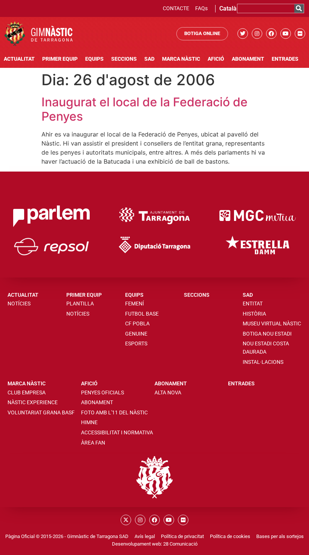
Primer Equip (60, 59)
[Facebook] (271, 33)
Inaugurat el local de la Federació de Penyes (144, 109)
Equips (94, 59)
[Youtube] (285, 33)
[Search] (299, 8)
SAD (149, 59)
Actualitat (19, 59)
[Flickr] (300, 33)
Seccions (124, 59)
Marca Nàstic (181, 59)
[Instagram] (257, 33)
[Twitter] (242, 33)
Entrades (285, 59)
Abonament (248, 59)
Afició (216, 59)
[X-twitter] (126, 520)
